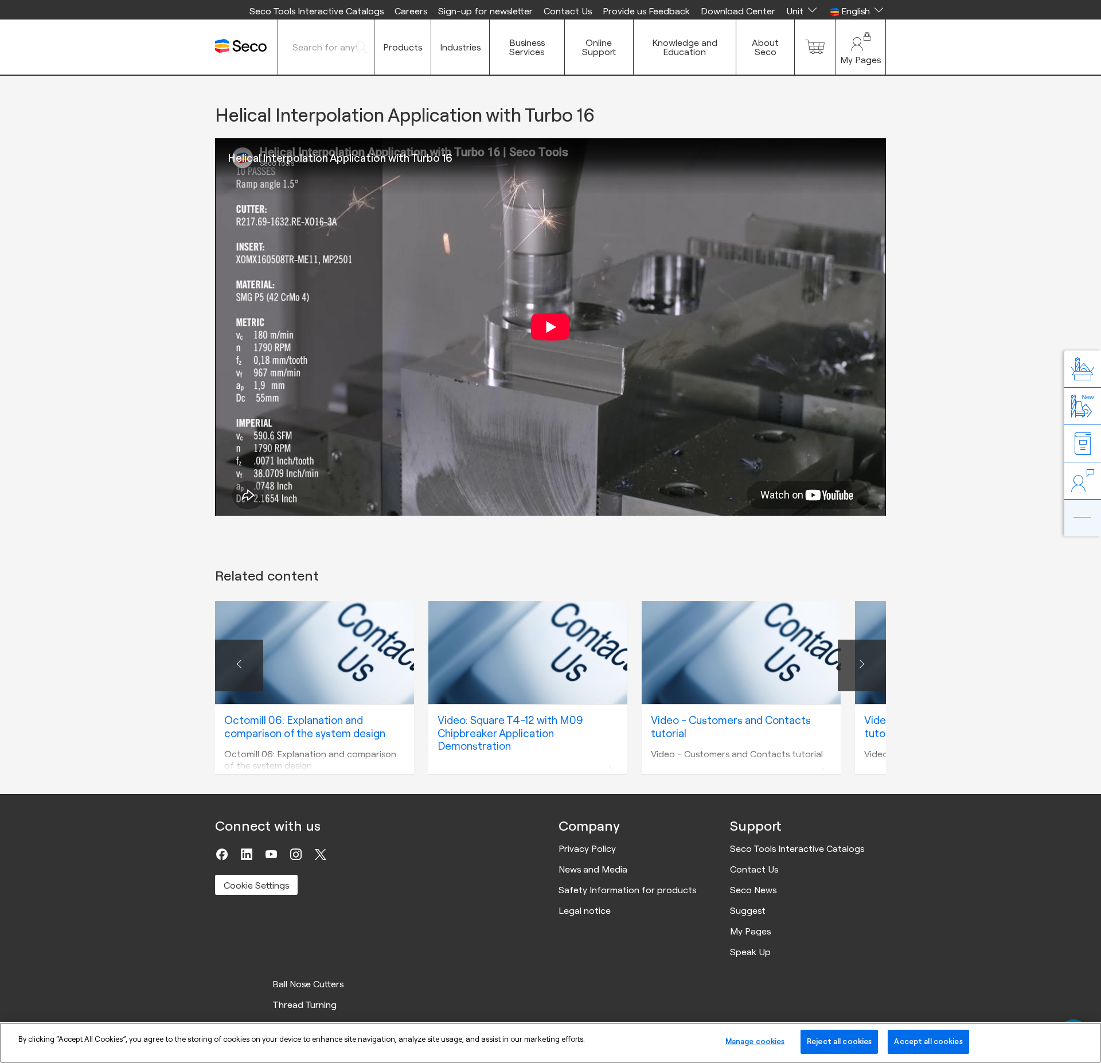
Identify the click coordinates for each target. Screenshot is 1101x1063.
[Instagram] (296, 854)
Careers (411, 11)
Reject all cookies (839, 1041)
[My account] (860, 47)
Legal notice (585, 910)
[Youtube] (271, 854)
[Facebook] (222, 854)
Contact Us (568, 11)
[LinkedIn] (246, 854)
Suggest (748, 910)
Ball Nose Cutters (307, 984)
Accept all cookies (928, 1041)
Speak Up (750, 951)
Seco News (753, 889)
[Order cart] (815, 47)
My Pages (750, 931)
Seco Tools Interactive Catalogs (316, 11)
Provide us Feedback (646, 11)
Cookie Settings (256, 885)
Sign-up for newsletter (485, 11)
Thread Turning (304, 1004)
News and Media (593, 869)
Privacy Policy (587, 848)
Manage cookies (755, 1041)
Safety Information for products (627, 889)
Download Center (738, 11)
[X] (320, 854)
